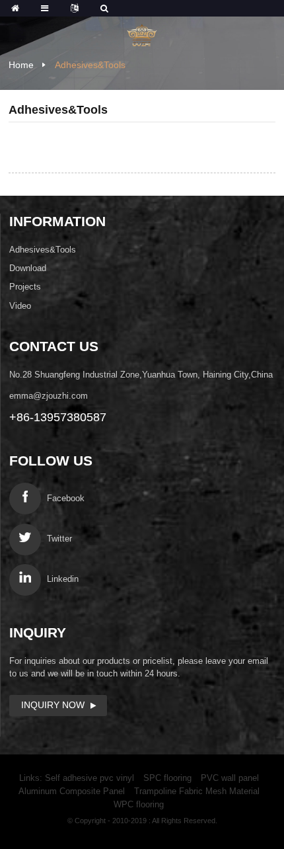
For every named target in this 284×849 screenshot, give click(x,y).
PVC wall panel (230, 778)
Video (20, 306)
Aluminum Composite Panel (71, 791)
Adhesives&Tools (90, 65)
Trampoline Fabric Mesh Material (197, 791)
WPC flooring (139, 804)
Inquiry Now (53, 705)
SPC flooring (167, 778)
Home (21, 65)
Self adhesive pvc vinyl (89, 778)
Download (27, 268)
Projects (25, 287)
